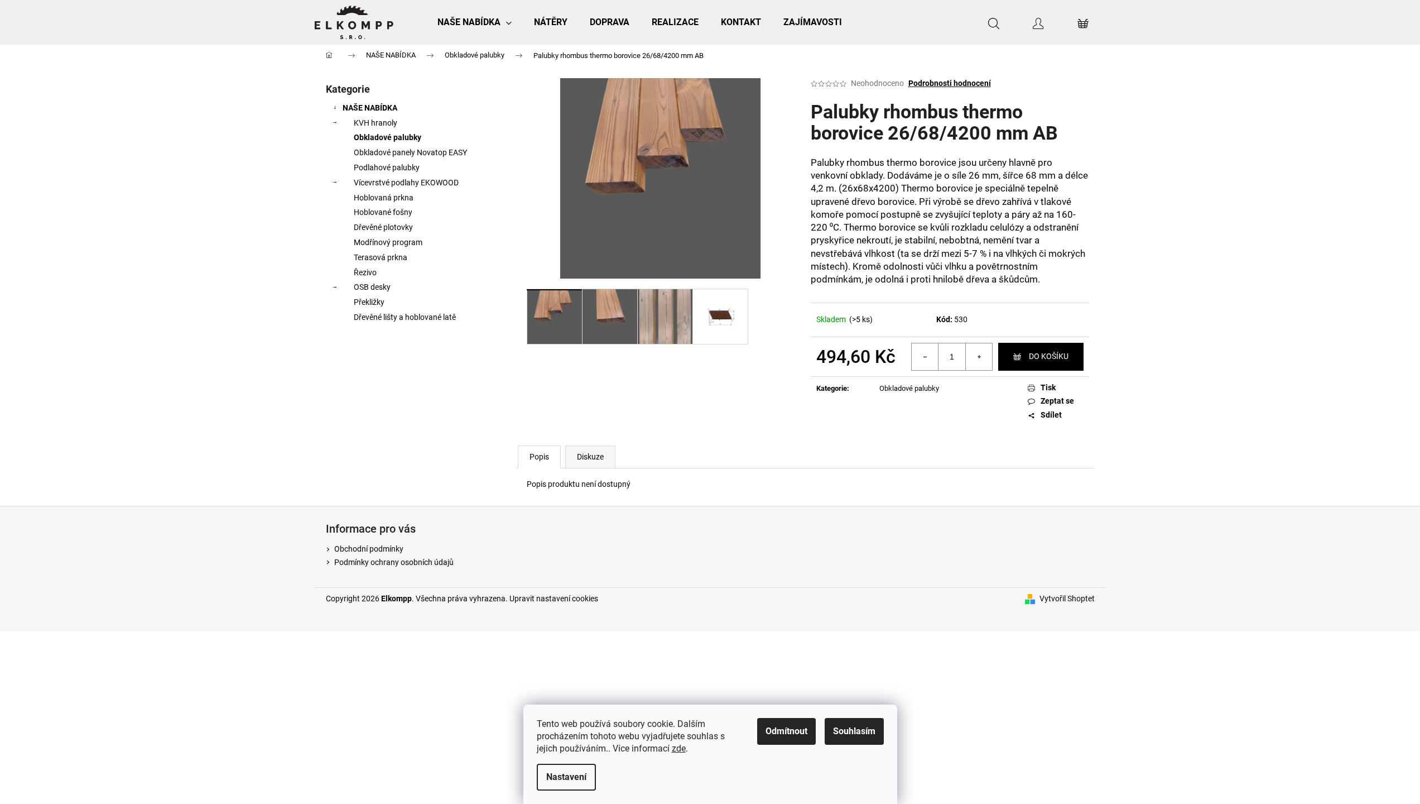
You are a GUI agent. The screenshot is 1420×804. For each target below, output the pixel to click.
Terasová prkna (380, 257)
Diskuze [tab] (590, 456)
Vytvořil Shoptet (1067, 598)
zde (679, 748)
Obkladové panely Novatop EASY (410, 152)
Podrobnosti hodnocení (949, 83)
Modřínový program (388, 242)
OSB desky (372, 287)
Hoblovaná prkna (383, 197)
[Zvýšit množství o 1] (978, 356)
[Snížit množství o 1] (925, 356)
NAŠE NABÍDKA (370, 107)
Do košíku (1048, 356)
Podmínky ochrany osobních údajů (394, 562)
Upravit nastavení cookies (553, 598)
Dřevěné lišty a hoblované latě (405, 317)
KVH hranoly (375, 122)
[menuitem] (474, 22)
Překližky (369, 302)
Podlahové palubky (387, 167)
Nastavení (566, 777)
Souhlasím (854, 731)
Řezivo (365, 272)
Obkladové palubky (387, 137)
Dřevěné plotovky (383, 227)
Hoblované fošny (383, 212)
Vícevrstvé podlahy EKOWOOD (406, 182)
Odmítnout (786, 731)
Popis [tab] (539, 456)
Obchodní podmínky (368, 548)
